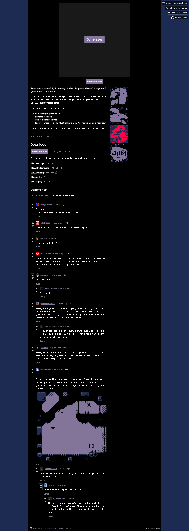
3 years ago (59, 205)
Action (152, 528)
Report (61, 528)
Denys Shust (46, 205)
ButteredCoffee (48, 304)
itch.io (35, 528)
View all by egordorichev (48, 528)
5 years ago (54, 238)
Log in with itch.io (41, 196)
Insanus (44, 348)
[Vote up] (32, 204)
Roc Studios (46, 254)
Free (158, 528)
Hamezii (44, 238)
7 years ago (58, 254)
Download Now (94, 82)
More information (40, 136)
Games (146, 528)
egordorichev (51, 288)
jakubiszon (45, 223)
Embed (68, 528)
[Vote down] (32, 207)
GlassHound (46, 369)
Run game (96, 39)
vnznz (51, 485)
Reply (38, 216)
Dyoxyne (44, 275)
